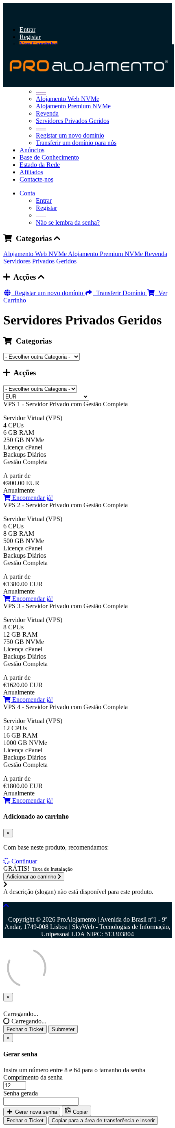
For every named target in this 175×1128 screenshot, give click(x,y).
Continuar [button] (24, 861)
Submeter (63, 1029)
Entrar (27, 29)
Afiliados (31, 172)
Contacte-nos (36, 179)
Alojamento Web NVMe (35, 253)
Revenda (47, 113)
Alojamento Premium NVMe (73, 106)
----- (41, 128)
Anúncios (32, 150)
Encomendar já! (32, 497)
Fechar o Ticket (25, 1029)
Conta (29, 193)
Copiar (79, 1112)
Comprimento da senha (33, 1077)
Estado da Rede (40, 164)
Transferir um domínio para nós (76, 142)
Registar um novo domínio (70, 135)
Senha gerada (20, 1093)
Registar (30, 36)
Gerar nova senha (35, 1112)
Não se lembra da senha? (68, 222)
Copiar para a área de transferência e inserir (103, 1120)
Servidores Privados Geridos (72, 120)
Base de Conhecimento (49, 157)
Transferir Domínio (120, 292)
